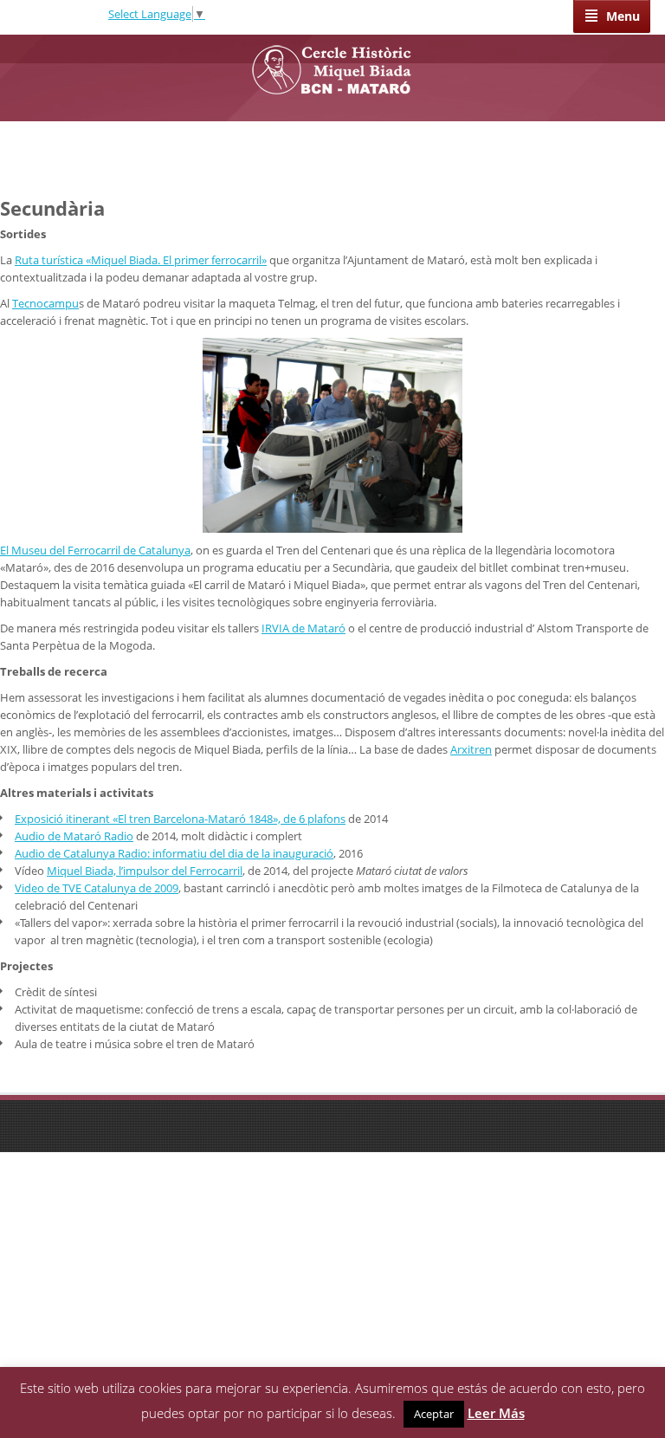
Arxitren (471, 749)
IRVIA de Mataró (303, 628)
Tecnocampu (45, 303)
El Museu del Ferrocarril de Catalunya (95, 550)
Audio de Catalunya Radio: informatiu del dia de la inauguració (174, 853)
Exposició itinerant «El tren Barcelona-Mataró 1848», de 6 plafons (180, 818)
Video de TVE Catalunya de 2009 (96, 888)
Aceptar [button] (434, 1414)
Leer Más (496, 1413)
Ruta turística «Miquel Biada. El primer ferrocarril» (141, 260)
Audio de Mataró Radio (74, 836)
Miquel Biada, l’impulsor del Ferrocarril (144, 870)
